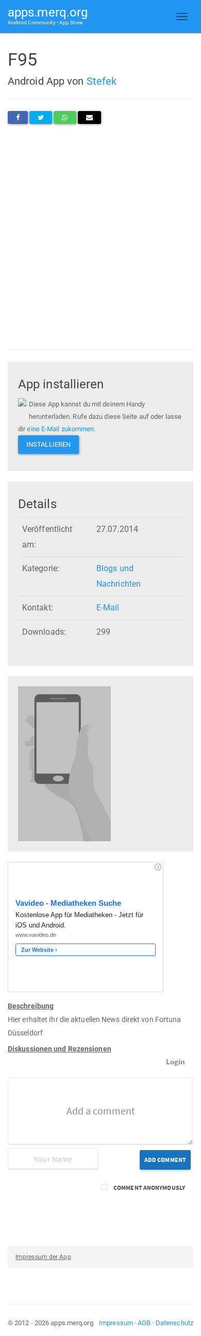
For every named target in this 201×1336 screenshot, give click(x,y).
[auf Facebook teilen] (18, 117)
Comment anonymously (149, 1187)
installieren (48, 444)
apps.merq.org (48, 15)
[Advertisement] (100, 236)
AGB (144, 1323)
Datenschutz (174, 1323)
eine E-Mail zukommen (60, 429)
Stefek (102, 81)
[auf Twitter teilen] (40, 117)
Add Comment (165, 1160)
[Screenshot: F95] (64, 763)
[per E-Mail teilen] (89, 117)
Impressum (116, 1323)
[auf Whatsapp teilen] (65, 117)
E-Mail (108, 607)
